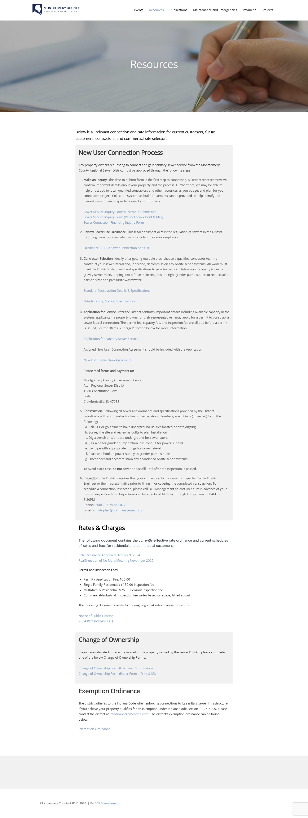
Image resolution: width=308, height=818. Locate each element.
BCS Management (106, 803)
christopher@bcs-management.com (119, 510)
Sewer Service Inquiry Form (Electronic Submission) (120, 212)
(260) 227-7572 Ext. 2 (110, 505)
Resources (156, 10)
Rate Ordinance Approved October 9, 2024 (109, 555)
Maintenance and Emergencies (215, 10)
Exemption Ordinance (94, 729)
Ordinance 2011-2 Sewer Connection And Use (117, 248)
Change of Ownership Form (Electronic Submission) (116, 668)
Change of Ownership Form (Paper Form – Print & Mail (118, 673)
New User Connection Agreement (107, 360)
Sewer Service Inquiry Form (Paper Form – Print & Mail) (123, 217)
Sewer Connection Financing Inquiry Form (114, 222)
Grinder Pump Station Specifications (110, 301)
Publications (178, 10)
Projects (267, 10)
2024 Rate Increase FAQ (96, 621)
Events (138, 10)
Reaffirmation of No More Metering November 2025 (116, 560)
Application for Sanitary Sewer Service (111, 339)
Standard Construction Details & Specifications (117, 290)
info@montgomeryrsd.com (129, 714)
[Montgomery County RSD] (56, 12)
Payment (249, 10)
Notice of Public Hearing (96, 616)
